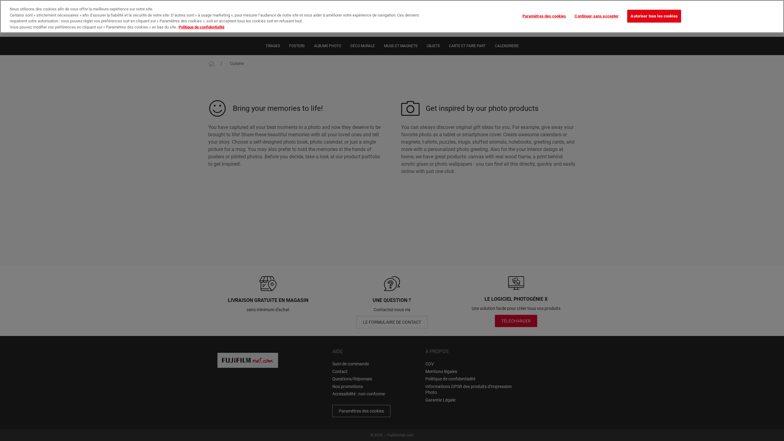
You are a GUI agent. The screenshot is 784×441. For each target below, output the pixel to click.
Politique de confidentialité (201, 27)
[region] (392, 16)
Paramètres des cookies (544, 16)
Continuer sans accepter (597, 16)
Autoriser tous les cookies (654, 16)
